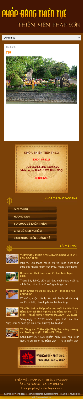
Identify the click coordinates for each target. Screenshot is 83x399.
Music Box (75, 394)
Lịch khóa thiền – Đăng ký (32, 238)
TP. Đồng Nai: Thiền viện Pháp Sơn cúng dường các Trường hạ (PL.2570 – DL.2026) (49, 331)
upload (48, 397)
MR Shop (36, 397)
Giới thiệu (21, 209)
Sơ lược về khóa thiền (30, 223)
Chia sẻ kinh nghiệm (28, 230)
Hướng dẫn (22, 216)
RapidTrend (52, 394)
